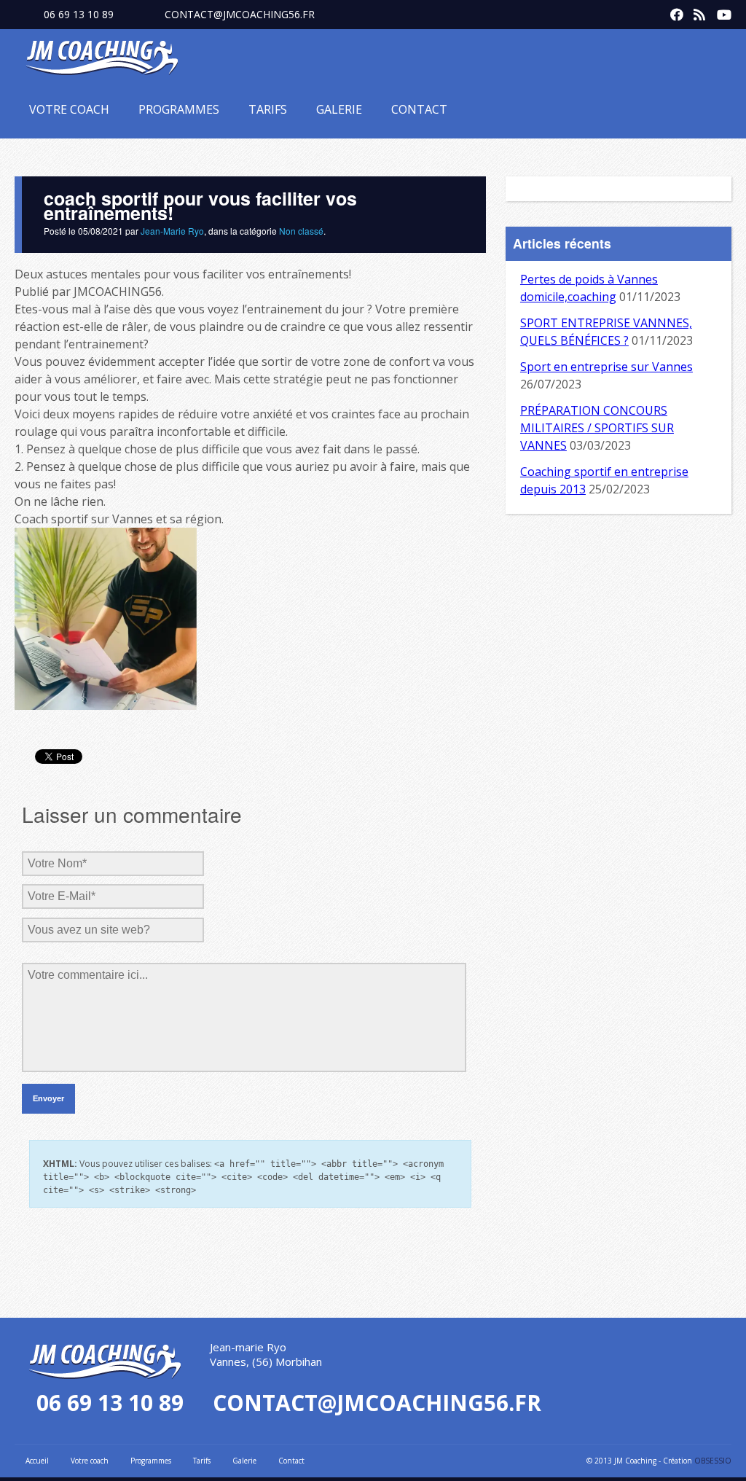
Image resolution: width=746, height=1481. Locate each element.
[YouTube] (719, 11)
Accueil (37, 1460)
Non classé (301, 230)
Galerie (339, 109)
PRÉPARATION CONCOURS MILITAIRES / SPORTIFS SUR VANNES (597, 427)
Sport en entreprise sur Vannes (606, 367)
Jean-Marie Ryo (172, 230)
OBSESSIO (712, 1460)
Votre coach (69, 109)
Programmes (178, 109)
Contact (419, 109)
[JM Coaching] (102, 60)
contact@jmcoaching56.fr (240, 14)
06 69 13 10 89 (79, 14)
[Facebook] (673, 11)
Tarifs (267, 109)
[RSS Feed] (696, 11)
